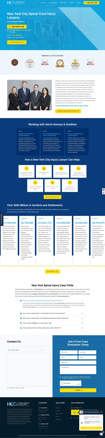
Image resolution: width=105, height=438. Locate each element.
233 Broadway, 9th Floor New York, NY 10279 (20, 31)
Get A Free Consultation (15, 42)
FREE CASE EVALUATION (51, 196)
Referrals (58, 410)
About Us (43, 2)
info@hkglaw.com (77, 407)
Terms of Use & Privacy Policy (83, 378)
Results (71, 2)
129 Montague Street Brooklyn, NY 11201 (43, 427)
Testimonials (63, 2)
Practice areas (53, 2)
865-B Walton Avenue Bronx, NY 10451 (43, 411)
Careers (58, 416)
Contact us (58, 419)
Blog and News (59, 413)
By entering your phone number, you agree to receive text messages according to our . (76, 377)
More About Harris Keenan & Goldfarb (66, 111)
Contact (79, 2)
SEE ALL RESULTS (51, 271)
